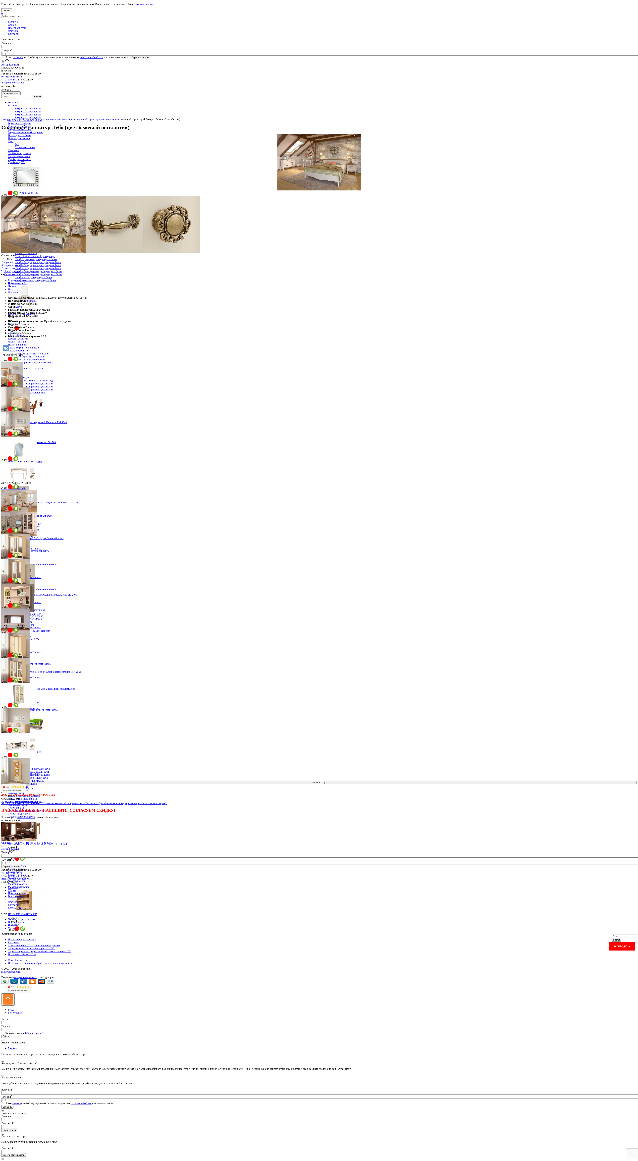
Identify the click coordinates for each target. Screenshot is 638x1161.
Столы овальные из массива (31, 359)
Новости (13, 925)
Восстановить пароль (13, 1155)
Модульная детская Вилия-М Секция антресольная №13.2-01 (42, 594)
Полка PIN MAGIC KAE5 (22, 914)
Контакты (13, 33)
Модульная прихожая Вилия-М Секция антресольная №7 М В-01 (45, 502)
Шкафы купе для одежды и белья (33, 277)
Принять (7, 10)
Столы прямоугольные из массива (34, 362)
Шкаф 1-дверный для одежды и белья (36, 259)
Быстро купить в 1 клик (14, 265)
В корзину (7, 262)
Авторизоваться (10, 64)
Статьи (12, 928)
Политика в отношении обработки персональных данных (41, 963)
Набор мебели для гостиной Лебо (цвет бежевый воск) (32, 538)
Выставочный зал (11, 878)
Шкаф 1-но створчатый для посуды (34, 380)
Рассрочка (13, 942)
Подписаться (9, 1130)
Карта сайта (14, 907)
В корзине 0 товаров (12, 82)
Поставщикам (16, 922)
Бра (17, 144)
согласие (18, 57)
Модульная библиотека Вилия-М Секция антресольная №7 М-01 (44, 671)
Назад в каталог (10, 848)
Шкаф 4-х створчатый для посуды (34, 389)
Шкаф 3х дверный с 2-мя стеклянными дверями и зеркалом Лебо (38, 688)
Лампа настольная (25, 147)
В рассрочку (8, 268)
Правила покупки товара (22, 939)
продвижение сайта (25, 977)
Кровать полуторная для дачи (31, 777)
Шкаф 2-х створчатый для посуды (34, 383)
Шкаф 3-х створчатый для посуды (34, 386)
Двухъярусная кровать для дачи (32, 768)
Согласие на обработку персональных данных (34, 945)
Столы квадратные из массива (32, 353)
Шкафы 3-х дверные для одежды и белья (38, 265)
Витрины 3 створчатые (28, 114)
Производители (17, 27)
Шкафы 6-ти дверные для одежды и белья (38, 274)
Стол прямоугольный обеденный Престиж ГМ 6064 (37, 422)
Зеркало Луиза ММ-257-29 (23, 192)
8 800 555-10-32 (10, 79)
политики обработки (91, 57)
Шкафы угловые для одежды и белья (35, 280)
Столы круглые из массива (30, 356)
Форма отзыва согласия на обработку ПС (31, 948)
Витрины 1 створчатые (28, 108)
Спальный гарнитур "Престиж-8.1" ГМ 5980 (26, 842)
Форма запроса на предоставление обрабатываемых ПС (39, 951)
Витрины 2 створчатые (28, 111)
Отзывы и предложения (21, 919)
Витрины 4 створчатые (28, 117)
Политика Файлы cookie (22, 954)
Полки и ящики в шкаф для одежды (35, 256)
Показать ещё (319, 782)
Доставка (13, 30)
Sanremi (31, 300)
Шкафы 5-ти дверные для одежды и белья (38, 271)
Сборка (12, 24)
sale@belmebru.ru (10, 971)
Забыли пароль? (33, 1033)
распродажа (622, 946)
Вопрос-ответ (15, 896)
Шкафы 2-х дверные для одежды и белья (38, 262)
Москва (12, 1048)
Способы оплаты (17, 960)
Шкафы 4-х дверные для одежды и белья (38, 268)
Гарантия (13, 21)
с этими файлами (143, 4)
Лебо (19, 306)
